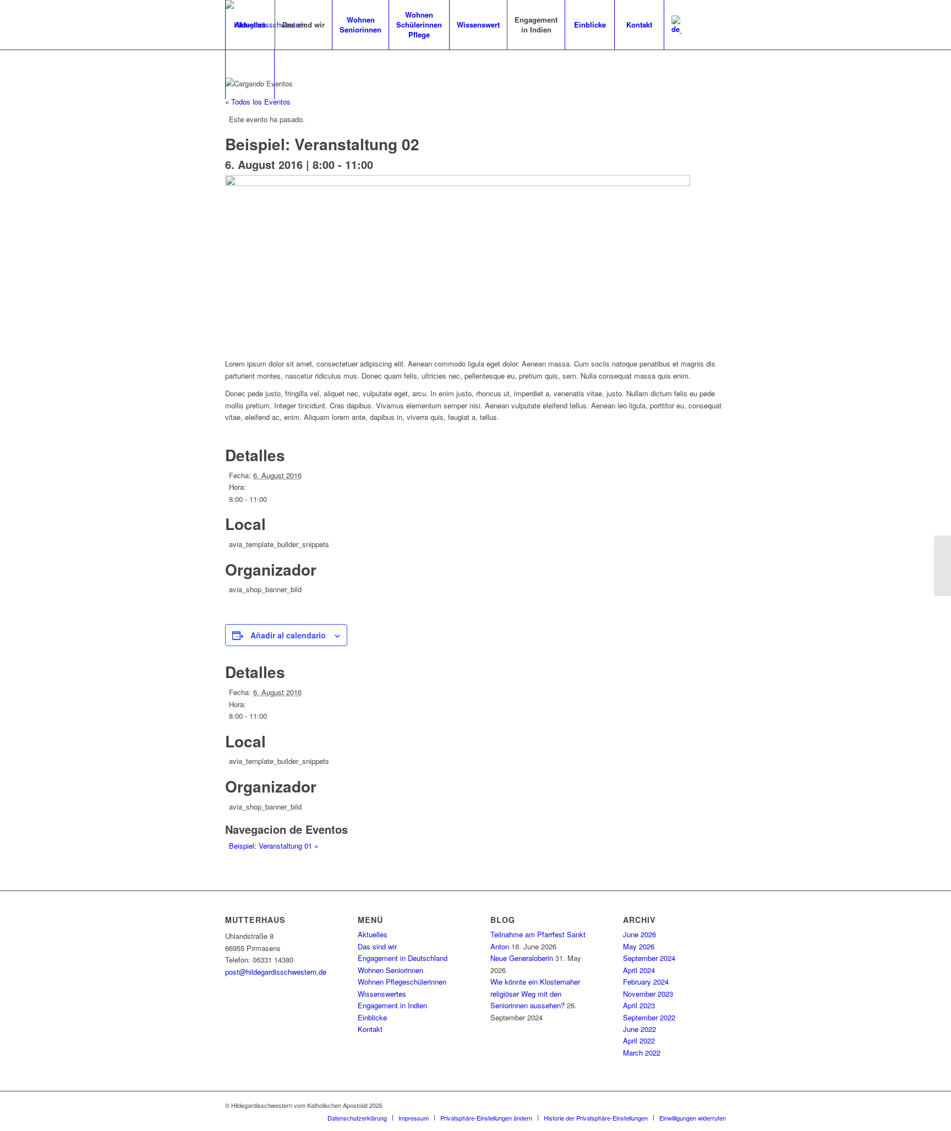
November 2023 (648, 993)
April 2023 (639, 1005)
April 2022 (639, 1040)
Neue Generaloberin (521, 958)
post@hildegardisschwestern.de (275, 971)
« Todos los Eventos (258, 101)
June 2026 (639, 934)
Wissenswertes (382, 993)
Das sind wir (377, 946)
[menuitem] (250, 25)
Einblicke (372, 1017)
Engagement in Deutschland (402, 958)
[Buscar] (250, 74)
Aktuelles (372, 934)
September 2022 (649, 1017)
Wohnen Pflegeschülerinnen (402, 981)
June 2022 (639, 1029)
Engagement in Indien (392, 1005)
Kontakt (370, 1029)
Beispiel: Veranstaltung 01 (273, 845)
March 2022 (641, 1052)
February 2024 (646, 981)
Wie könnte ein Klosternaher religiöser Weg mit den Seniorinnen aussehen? (535, 993)
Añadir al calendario (288, 635)
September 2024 (649, 958)
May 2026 (638, 946)
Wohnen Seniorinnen (390, 970)
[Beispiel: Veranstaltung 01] (942, 566)
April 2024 (639, 970)
